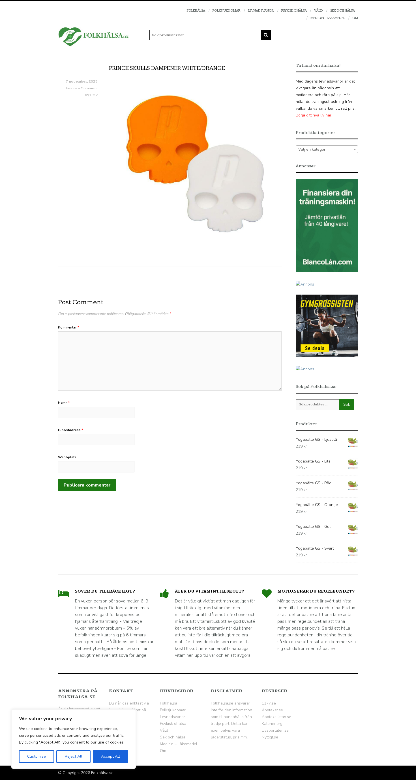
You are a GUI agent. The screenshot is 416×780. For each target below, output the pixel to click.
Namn (64, 402)
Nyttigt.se (270, 737)
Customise (36, 756)
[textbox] (327, 150)
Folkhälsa (196, 10)
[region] (73, 739)
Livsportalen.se (275, 730)
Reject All (73, 756)
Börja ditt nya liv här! (314, 115)
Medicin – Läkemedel (327, 18)
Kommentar (68, 327)
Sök (346, 404)
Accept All (110, 756)
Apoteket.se (272, 710)
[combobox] (327, 149)
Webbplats (67, 457)
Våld (318, 10)
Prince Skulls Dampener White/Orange (167, 68)
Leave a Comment (82, 88)
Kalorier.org (272, 723)
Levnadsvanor (261, 10)
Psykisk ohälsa (294, 10)
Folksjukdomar (227, 10)
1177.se (269, 703)
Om (355, 18)
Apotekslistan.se (276, 716)
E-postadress (70, 430)
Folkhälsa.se (102, 772)
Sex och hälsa (342, 10)
